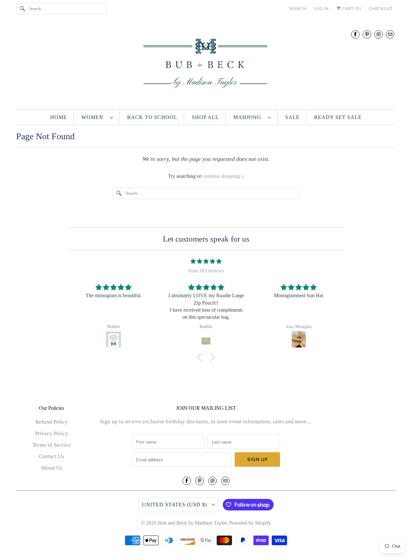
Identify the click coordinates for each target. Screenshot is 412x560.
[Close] (310, 216)
